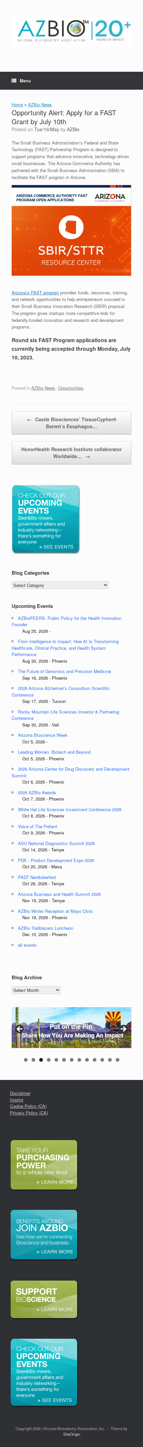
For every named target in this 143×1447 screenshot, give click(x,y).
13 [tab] (117, 1060)
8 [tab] (79, 1060)
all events (27, 945)
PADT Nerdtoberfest (37, 877)
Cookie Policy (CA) (28, 1106)
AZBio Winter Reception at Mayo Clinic (55, 911)
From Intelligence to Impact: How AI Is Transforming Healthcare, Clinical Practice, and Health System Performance (65, 647)
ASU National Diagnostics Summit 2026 (56, 843)
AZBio (73, 129)
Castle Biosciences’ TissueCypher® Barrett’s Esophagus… (71, 423)
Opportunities (70, 388)
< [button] (20, 1029)
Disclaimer (20, 1093)
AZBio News (40, 104)
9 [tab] (87, 1060)
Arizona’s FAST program (35, 292)
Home (17, 104)
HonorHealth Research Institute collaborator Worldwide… (71, 452)
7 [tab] (71, 1060)
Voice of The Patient (37, 826)
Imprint (16, 1100)
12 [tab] (110, 1060)
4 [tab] (49, 1060)
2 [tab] (33, 1060)
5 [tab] (56, 1060)
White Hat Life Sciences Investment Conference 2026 (69, 809)
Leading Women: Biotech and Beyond (54, 752)
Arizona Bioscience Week (43, 735)
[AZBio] (71, 31)
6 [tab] (64, 1060)
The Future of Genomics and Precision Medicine (64, 671)
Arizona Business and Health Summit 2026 (59, 894)
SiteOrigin (71, 1434)
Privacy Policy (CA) (29, 1112)
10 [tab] (94, 1060)
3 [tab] (41, 1060)
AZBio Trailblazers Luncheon (45, 928)
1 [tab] (26, 1060)
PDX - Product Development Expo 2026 (56, 860)
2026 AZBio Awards (37, 792)
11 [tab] (102, 1060)
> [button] (123, 1029)
